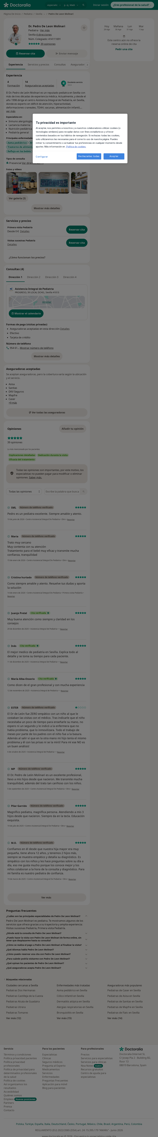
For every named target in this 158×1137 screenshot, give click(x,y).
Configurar (42, 156)
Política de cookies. (76, 146)
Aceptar (114, 156)
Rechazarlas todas (89, 156)
